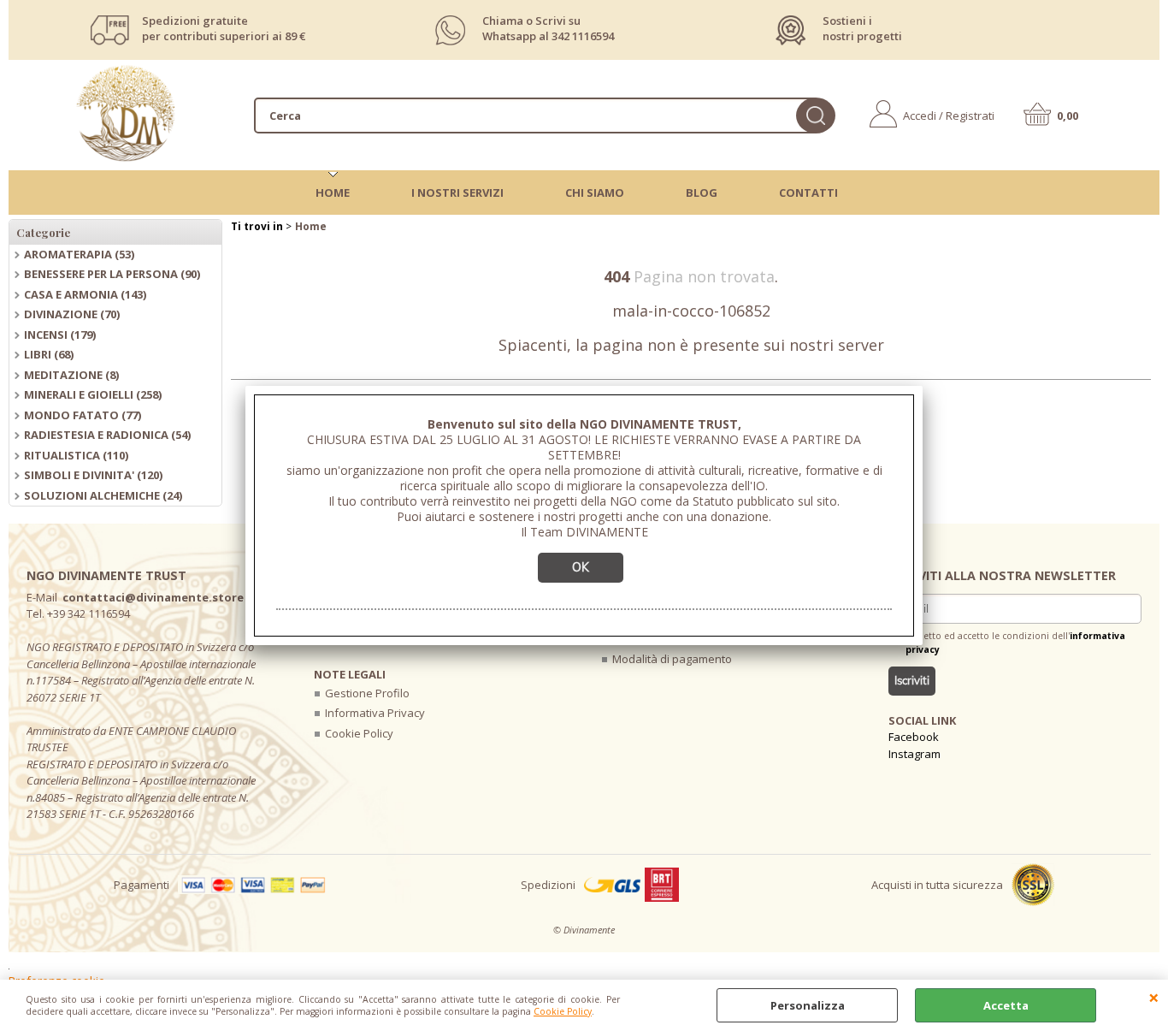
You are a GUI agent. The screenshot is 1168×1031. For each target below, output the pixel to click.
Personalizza (807, 1005)
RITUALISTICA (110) (76, 455)
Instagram (914, 753)
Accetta (1006, 1005)
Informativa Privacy (375, 712)
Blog (701, 192)
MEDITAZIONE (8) (71, 374)
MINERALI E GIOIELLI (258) (93, 394)
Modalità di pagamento (672, 659)
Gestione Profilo (367, 693)
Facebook (913, 736)
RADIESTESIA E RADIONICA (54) (107, 434)
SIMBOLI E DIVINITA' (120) (93, 475)
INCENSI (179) (60, 334)
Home (333, 192)
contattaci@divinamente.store (153, 597)
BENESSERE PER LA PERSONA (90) (112, 273)
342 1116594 (583, 36)
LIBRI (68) (49, 354)
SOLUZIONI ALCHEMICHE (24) (103, 495)
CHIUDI (1153, 996)
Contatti (808, 192)
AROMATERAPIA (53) (79, 254)
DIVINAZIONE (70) (72, 314)
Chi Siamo (594, 192)
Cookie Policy (563, 1011)
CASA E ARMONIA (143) (85, 294)
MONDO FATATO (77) (82, 415)
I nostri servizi (457, 192)
